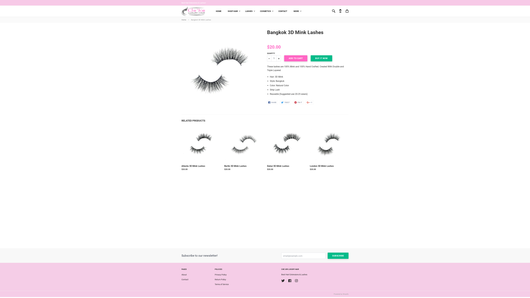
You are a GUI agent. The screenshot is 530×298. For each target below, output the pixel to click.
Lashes (249, 11)
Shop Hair (233, 11)
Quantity (271, 53)
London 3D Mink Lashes (322, 166)
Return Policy (220, 279)
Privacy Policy (221, 275)
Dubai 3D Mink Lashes (278, 166)
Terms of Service (222, 284)
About (184, 275)
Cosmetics (265, 11)
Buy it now (321, 58)
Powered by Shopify (341, 294)
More (296, 11)
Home (218, 11)
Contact (282, 11)
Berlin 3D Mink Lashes (235, 166)
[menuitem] (219, 11)
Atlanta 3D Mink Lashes (193, 166)
